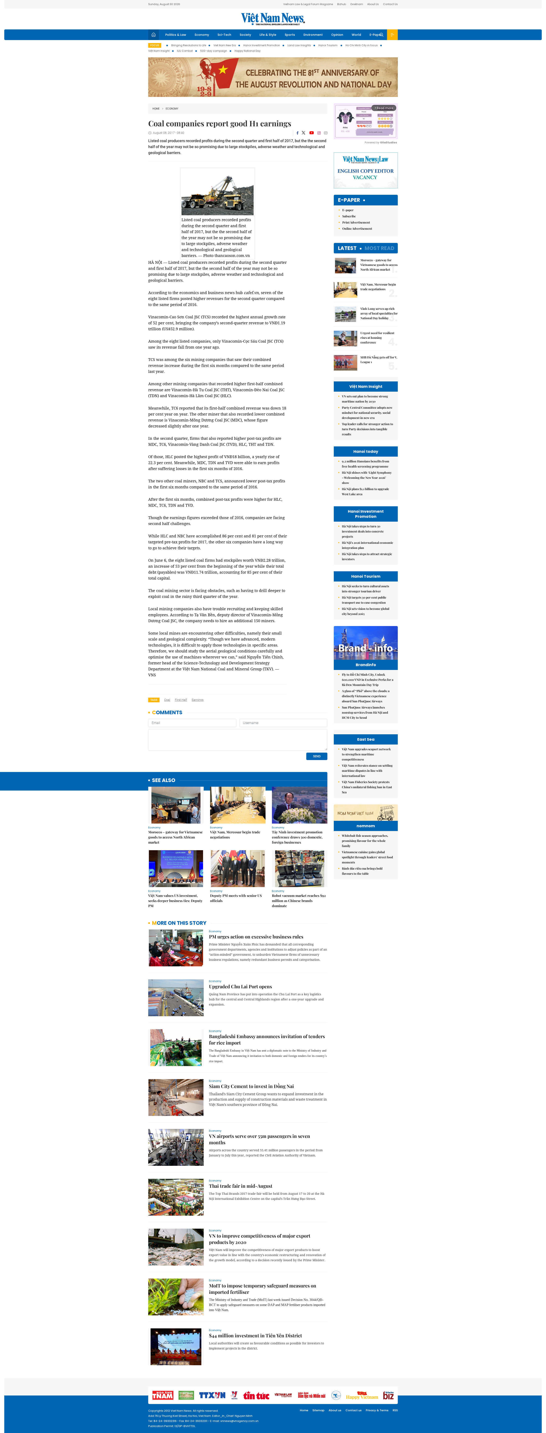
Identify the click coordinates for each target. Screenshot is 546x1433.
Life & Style (268, 35)
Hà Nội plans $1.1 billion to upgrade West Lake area (365, 491)
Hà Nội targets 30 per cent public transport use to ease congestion (364, 600)
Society (245, 35)
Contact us (354, 1410)
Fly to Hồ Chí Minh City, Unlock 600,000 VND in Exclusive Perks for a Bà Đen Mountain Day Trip (367, 679)
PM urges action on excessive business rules (256, 936)
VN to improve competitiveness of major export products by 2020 (259, 1238)
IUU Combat (185, 51)
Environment (313, 35)
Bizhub (341, 4)
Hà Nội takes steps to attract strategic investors (367, 556)
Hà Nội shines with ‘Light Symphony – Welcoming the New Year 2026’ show (367, 477)
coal (167, 699)
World (356, 35)
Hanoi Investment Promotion (261, 45)
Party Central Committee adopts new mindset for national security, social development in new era (367, 413)
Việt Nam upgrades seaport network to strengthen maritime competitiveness (366, 754)
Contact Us (390, 4)
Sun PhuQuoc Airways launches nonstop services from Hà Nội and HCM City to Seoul (365, 712)
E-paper (349, 200)
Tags (153, 699)
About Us (373, 4)
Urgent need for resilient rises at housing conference (377, 337)
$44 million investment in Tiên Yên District (255, 1335)
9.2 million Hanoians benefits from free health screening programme (365, 463)
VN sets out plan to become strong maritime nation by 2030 (365, 398)
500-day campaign (213, 51)
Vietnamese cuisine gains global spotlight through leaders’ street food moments (367, 857)
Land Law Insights (299, 45)
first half (181, 699)
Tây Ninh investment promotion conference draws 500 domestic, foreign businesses (297, 837)
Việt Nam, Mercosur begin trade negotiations (235, 834)
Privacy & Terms (377, 1410)
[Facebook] (297, 133)
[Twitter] (304, 133)
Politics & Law (175, 35)
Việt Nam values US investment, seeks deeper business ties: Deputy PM (175, 900)
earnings (197, 699)
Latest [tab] (347, 248)
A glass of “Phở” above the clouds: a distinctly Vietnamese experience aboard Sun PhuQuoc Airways (365, 696)
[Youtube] (311, 133)
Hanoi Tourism (328, 45)
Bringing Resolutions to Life (188, 45)
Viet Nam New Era (224, 45)
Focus (154, 45)
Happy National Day (248, 51)
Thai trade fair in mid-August (240, 1186)
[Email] (325, 132)
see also (163, 780)
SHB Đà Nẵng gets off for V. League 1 (378, 359)
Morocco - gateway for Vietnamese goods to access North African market (175, 837)
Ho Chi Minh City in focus (362, 45)
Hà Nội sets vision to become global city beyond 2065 (365, 611)
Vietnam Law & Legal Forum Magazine (308, 4)
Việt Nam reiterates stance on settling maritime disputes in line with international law (367, 770)
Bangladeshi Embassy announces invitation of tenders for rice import (267, 1039)
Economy (202, 35)
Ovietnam (356, 4)
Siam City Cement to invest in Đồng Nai (251, 1086)
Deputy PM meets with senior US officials (236, 898)
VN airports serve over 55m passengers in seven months (259, 1139)
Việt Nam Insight (159, 51)
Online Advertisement (357, 229)
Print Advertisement (356, 222)
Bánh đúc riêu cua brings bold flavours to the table (362, 871)
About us (335, 1410)
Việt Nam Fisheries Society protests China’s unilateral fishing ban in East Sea (367, 787)
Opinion (337, 35)
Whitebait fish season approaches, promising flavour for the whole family (365, 841)
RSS (395, 1410)
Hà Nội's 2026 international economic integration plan (367, 545)
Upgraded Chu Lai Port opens (240, 986)
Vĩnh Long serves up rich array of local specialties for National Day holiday (379, 313)
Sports (290, 35)
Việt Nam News (273, 19)
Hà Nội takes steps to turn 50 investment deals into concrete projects (363, 531)
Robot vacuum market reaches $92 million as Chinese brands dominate (299, 900)
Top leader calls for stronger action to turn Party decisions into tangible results (367, 429)
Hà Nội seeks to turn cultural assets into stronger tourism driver (365, 588)
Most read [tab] (379, 248)
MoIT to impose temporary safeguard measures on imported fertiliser (262, 1288)
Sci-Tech (224, 35)
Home (156, 108)
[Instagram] (319, 133)
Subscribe (349, 216)
